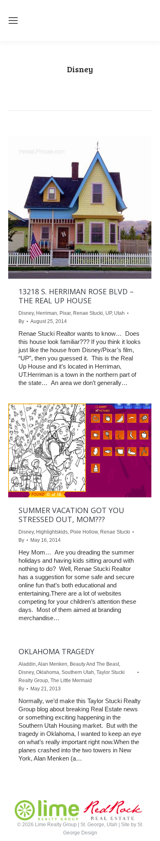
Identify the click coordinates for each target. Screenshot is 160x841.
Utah (119, 313)
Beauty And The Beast (94, 664)
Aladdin (27, 664)
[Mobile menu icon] (13, 20)
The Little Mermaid (71, 680)
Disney (26, 313)
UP (108, 313)
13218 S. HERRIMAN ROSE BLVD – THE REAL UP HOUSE (76, 295)
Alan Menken (52, 664)
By (21, 321)
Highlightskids (52, 532)
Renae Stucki (88, 313)
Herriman (46, 313)
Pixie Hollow (84, 532)
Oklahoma (47, 672)
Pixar (65, 313)
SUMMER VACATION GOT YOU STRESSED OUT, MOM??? (71, 514)
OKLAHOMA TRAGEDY (56, 651)
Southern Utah (78, 672)
